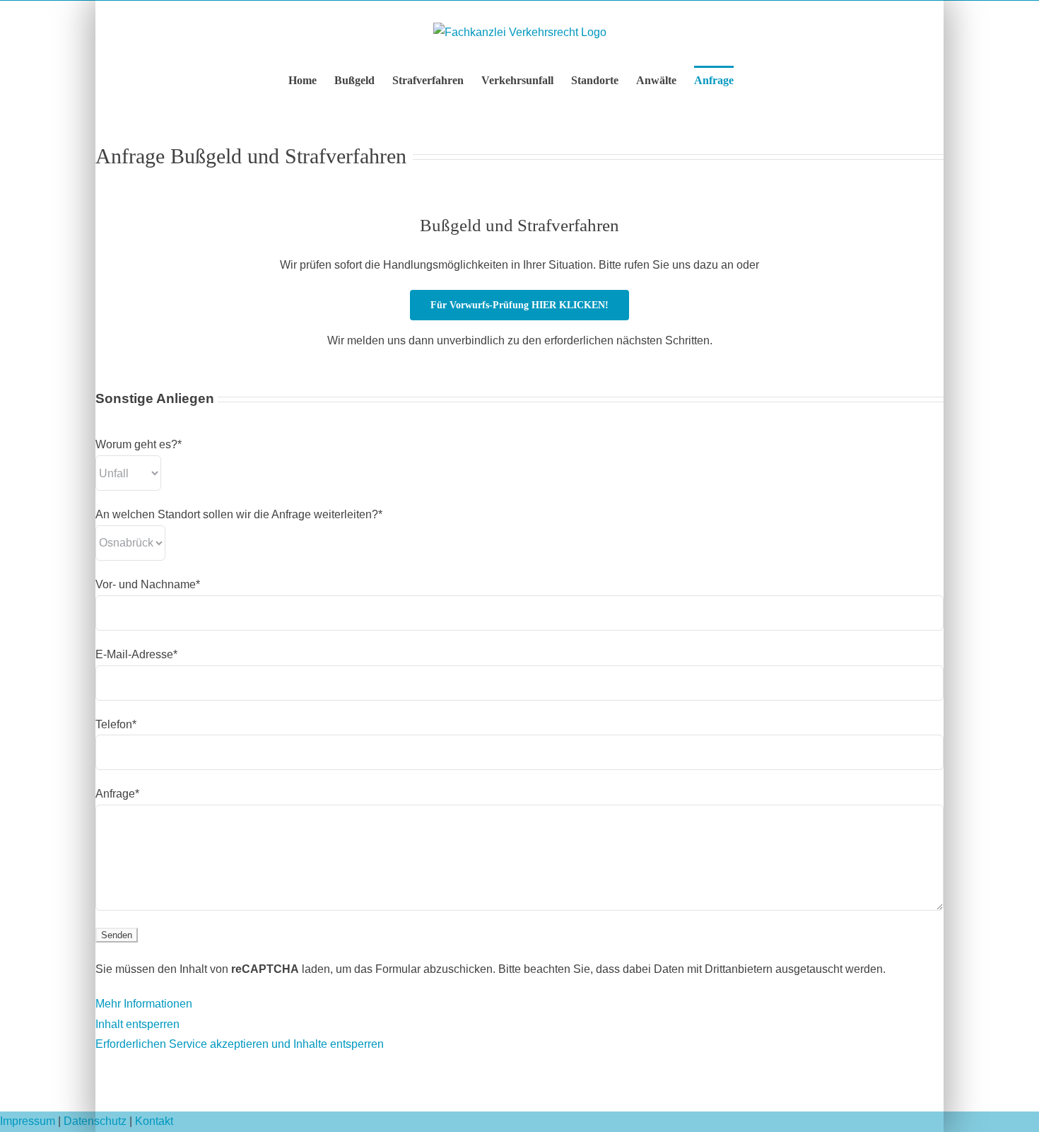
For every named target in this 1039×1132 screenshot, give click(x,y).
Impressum (27, 1121)
